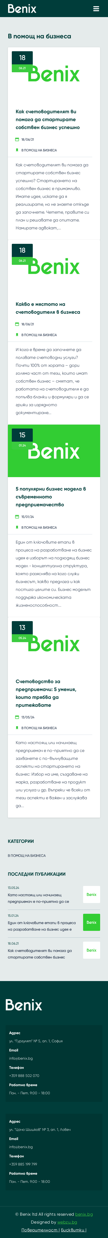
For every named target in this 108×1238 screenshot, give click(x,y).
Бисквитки (73, 1229)
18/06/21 (27, 139)
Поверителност (40, 1229)
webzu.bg (67, 1222)
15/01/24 (27, 517)
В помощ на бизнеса (39, 150)
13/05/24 (27, 717)
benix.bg (84, 1214)
